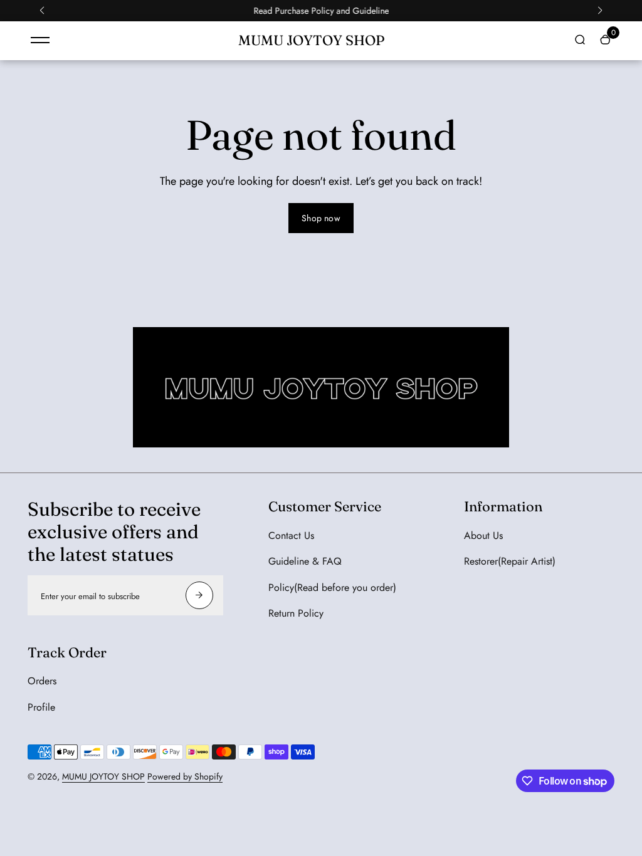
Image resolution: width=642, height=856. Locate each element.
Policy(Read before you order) (332, 587)
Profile (41, 707)
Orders (42, 681)
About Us (483, 535)
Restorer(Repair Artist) (509, 561)
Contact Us (291, 535)
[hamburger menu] (40, 40)
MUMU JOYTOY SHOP (103, 776)
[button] (42, 11)
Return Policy (296, 613)
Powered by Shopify (185, 776)
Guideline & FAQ (305, 561)
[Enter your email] (199, 595)
